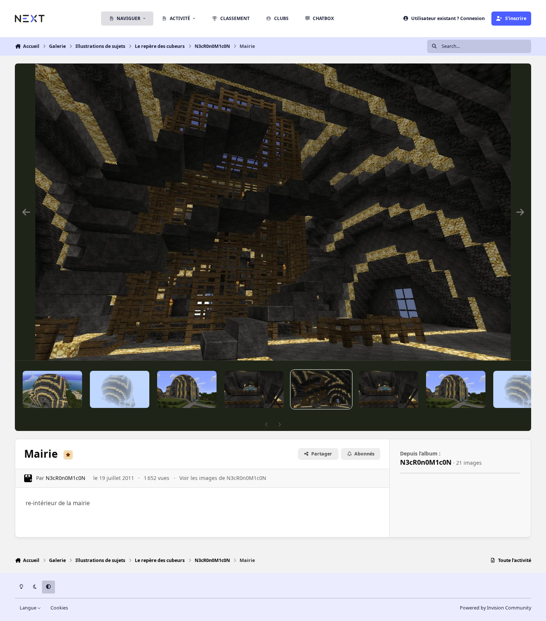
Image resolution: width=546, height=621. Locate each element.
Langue (29, 608)
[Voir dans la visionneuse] (273, 211)
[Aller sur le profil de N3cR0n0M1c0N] (28, 478)
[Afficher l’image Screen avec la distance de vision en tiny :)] (119, 389)
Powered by (495, 608)
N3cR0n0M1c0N (65, 477)
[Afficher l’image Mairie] (52, 389)
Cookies (59, 608)
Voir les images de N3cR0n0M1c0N (222, 477)
